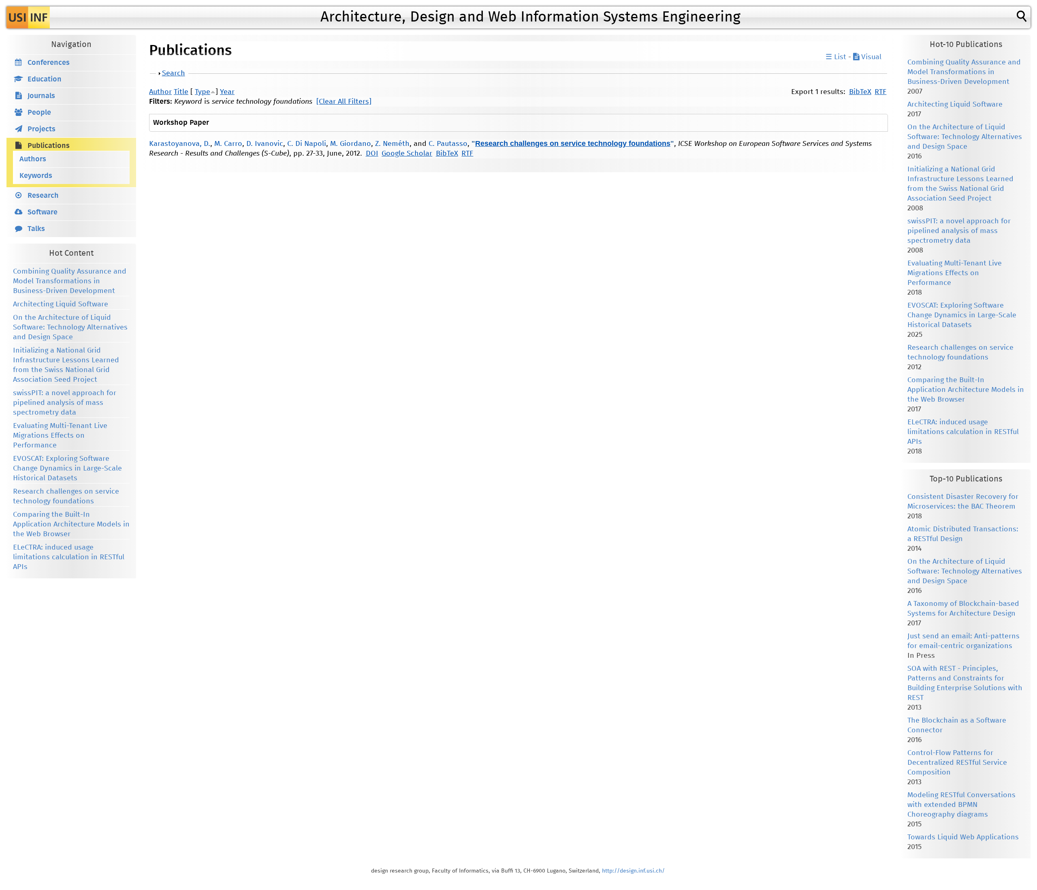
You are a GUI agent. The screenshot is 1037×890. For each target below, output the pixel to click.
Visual (870, 57)
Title (181, 92)
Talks (36, 229)
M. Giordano (350, 144)
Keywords (35, 176)
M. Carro (228, 144)
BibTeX (860, 92)
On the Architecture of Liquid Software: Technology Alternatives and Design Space (70, 327)
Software (43, 212)
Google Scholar (407, 153)
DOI (372, 153)
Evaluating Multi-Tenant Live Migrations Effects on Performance (60, 435)
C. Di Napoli (306, 144)
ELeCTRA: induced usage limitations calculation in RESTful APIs (68, 557)
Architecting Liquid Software (60, 304)
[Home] (28, 17)
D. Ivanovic (264, 144)
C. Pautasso (448, 144)
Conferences (49, 62)
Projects (41, 129)
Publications (49, 146)
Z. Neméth (392, 144)
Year (227, 92)
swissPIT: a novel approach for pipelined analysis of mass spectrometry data (64, 402)
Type (202, 92)
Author (160, 92)
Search (173, 73)
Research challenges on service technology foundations (572, 143)
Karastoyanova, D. (179, 144)
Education (45, 79)
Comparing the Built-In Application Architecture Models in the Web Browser (71, 524)
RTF (880, 92)
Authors (32, 159)
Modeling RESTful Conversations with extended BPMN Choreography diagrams (961, 805)
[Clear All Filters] (343, 101)
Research (43, 195)
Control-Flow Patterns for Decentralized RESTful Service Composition (957, 762)
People (39, 112)
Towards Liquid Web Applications (963, 837)
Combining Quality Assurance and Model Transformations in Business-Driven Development (69, 281)
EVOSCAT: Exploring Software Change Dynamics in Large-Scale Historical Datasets (67, 468)
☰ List (836, 57)
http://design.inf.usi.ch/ (633, 871)
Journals (41, 96)
